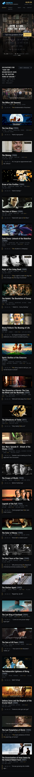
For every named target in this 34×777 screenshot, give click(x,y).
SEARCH (27, 34)
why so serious (10, 42)
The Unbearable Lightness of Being (15, 672)
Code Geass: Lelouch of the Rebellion (16, 239)
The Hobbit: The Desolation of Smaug (16, 299)
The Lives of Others (12, 211)
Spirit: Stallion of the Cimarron (14, 358)
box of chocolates (23, 39)
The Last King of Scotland (15, 614)
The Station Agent (12, 587)
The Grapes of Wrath (13, 478)
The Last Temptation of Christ (16, 730)
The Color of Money (12, 532)
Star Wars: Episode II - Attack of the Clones (16, 447)
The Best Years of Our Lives (15, 558)
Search (4, 7)
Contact (29, 7)
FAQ (24, 7)
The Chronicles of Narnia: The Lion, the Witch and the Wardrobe (16, 391)
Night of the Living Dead (14, 269)
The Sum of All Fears (13, 642)
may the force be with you (17, 49)
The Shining (9, 155)
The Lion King (10, 128)
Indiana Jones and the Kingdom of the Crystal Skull (17, 701)
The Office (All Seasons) (11, 102)
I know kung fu (10, 39)
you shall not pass (22, 42)
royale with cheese (17, 46)
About (19, 7)
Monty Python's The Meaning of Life (16, 328)
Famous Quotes (10, 8)
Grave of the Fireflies (13, 184)
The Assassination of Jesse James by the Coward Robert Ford (16, 758)
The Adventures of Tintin (14, 419)
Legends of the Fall (12, 503)
